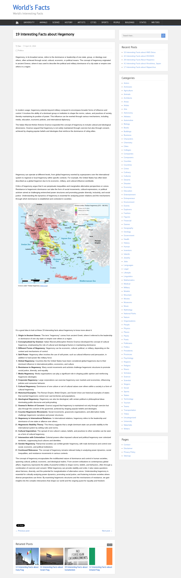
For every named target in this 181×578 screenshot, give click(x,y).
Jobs (126, 261)
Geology (127, 232)
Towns (126, 406)
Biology (127, 124)
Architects (128, 98)
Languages (128, 265)
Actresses (128, 87)
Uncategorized (130, 417)
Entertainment (130, 195)
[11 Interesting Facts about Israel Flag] (52, 557)
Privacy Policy (129, 452)
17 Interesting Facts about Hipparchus (140, 67)
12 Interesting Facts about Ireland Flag (100, 568)
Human (127, 247)
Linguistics (128, 276)
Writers (155, 22)
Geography (128, 228)
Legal (126, 269)
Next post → (107, 531)
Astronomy (128, 113)
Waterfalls (128, 425)
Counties (127, 161)
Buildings (129, 22)
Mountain (128, 295)
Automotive (128, 120)
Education (128, 191)
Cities (93, 22)
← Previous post (22, 531)
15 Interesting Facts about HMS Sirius (140, 52)
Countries (128, 165)
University (29, 22)
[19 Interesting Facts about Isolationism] (77, 557)
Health (126, 239)
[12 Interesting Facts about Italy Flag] (28, 557)
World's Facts (31, 7)
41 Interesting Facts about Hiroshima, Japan (142, 63)
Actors (126, 83)
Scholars (127, 373)
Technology (128, 399)
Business (127, 135)
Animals (43, 22)
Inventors (128, 250)
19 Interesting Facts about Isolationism (76, 568)
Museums (128, 302)
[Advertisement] (64, 88)
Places (126, 332)
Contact (127, 445)
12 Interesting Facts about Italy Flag (27, 568)
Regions (127, 362)
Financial (127, 221)
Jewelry (127, 258)
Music (126, 306)
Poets (126, 339)
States (143, 22)
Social (126, 388)
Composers (128, 157)
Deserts (127, 180)
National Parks (130, 313)
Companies (128, 154)
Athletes (127, 116)
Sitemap (127, 456)
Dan (19, 46)
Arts (125, 109)
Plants (126, 336)
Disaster (127, 183)
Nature (126, 317)
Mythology (128, 310)
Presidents (128, 351)
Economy (128, 187)
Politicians (128, 343)
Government (129, 235)
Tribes (126, 414)
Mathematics (129, 280)
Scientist (127, 380)
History (68, 22)
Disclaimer (128, 448)
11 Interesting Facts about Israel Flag (51, 568)
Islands (127, 254)
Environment (129, 202)
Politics (21, 50)
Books (126, 128)
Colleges (127, 150)
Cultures (127, 176)
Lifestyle (127, 273)
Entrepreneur (129, 198)
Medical (127, 284)
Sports (104, 22)
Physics (127, 328)
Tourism (127, 403)
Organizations (129, 321)
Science (56, 22)
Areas (126, 102)
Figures (127, 217)
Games (127, 224)
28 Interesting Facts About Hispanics (139, 60)
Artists (81, 22)
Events (126, 206)
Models (127, 291)
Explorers (128, 209)
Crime (126, 168)
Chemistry (128, 142)
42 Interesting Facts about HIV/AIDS (139, 56)
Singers (127, 384)
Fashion (127, 213)
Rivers (126, 369)
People (117, 22)
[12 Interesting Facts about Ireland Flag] (101, 557)
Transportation (130, 410)
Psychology (128, 358)
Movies (127, 299)
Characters (128, 139)
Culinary (127, 172)
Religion (127, 365)
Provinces (128, 354)
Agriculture (128, 90)
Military (127, 287)
